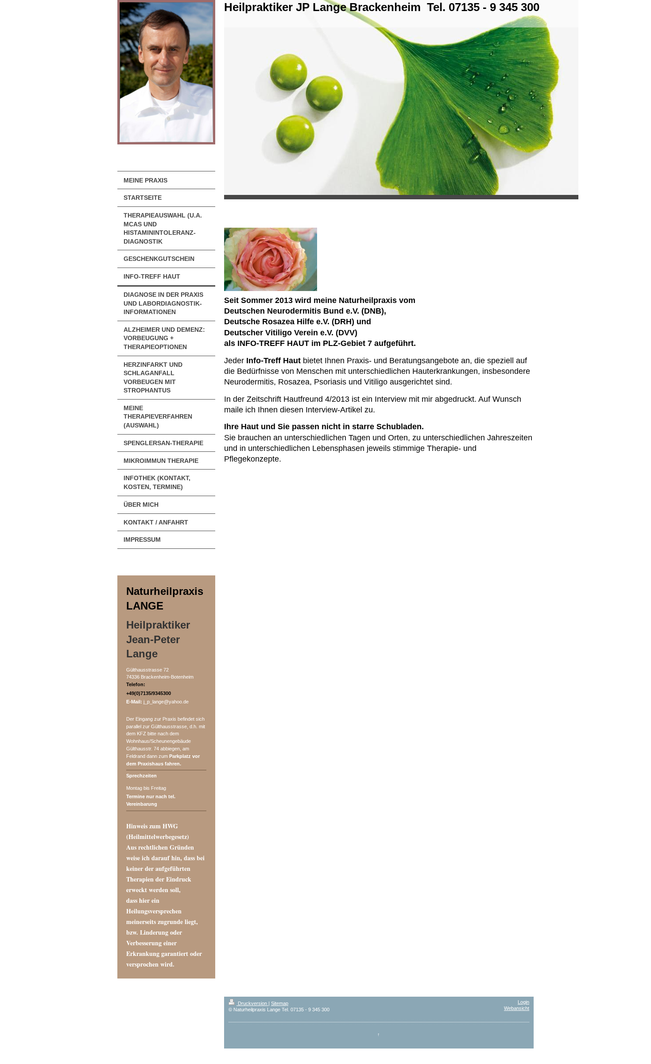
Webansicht (516, 1008)
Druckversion (252, 1003)
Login (523, 1002)
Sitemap (279, 1003)
